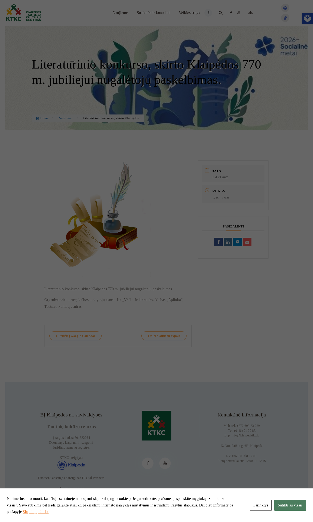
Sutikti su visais (290, 505)
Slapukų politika (36, 512)
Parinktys (260, 505)
